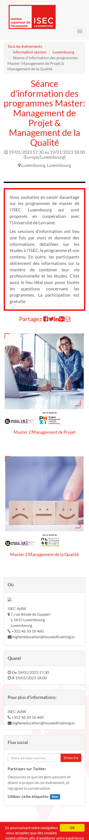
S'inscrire (71, 758)
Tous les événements (24, 46)
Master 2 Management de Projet (45, 432)
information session (29, 52)
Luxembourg (63, 52)
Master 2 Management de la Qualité (44, 554)
